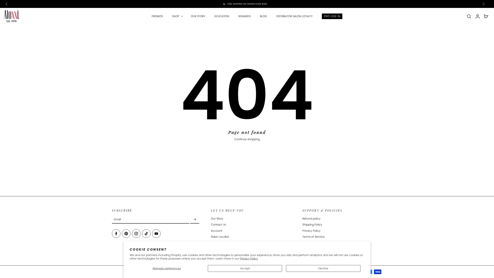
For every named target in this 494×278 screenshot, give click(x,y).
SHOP (175, 16)
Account (216, 231)
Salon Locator (220, 237)
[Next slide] (483, 4)
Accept (245, 268)
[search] (469, 16)
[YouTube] (156, 234)
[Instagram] (136, 234)
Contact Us (218, 225)
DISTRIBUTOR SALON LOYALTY (294, 16)
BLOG (263, 16)
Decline (323, 268)
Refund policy (311, 219)
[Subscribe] (194, 219)
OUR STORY (198, 16)
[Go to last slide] (6, 4)
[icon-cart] (486, 16)
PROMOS (157, 16)
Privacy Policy (249, 258)
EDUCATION (221, 16)
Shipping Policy (312, 225)
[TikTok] (146, 234)
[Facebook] (116, 234)
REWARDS (245, 16)
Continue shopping (247, 139)
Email (117, 219)
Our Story (217, 219)
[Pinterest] (126, 234)
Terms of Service (313, 237)
